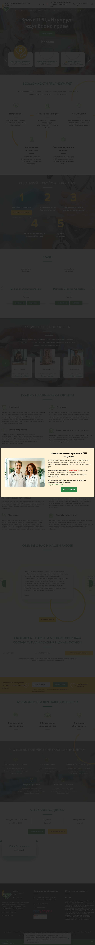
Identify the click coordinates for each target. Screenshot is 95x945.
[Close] (92, 450)
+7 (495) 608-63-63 (55, 485)
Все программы (69, 490)
